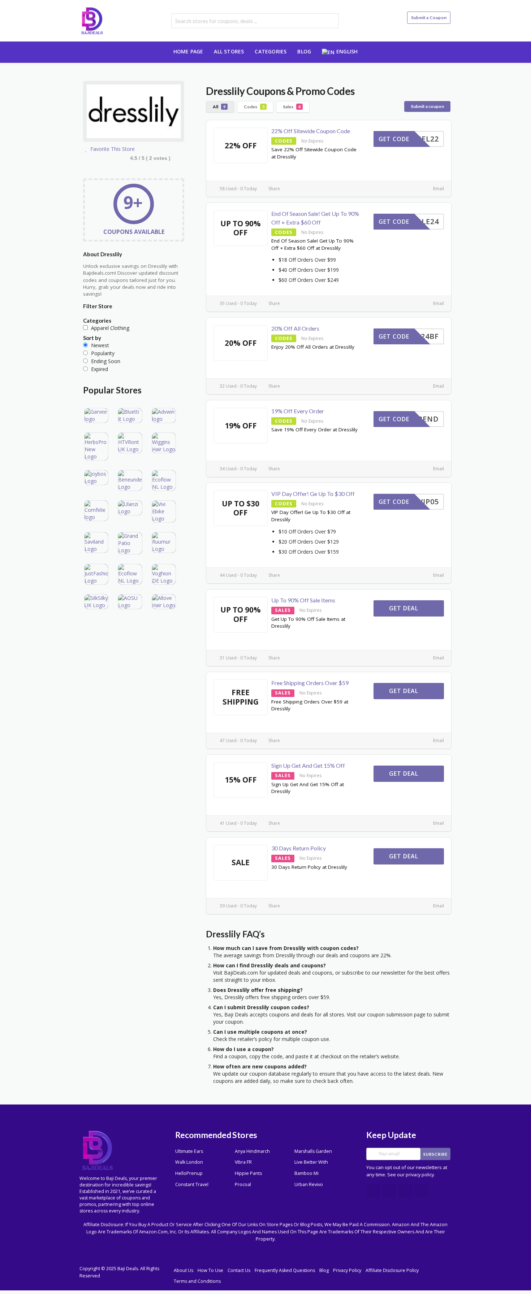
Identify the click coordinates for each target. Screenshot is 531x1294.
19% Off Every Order (297, 411)
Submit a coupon (427, 106)
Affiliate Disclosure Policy (392, 1270)
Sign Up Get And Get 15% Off (308, 765)
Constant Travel (191, 1184)
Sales (292, 106)
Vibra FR (243, 1162)
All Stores (229, 51)
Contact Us (239, 1270)
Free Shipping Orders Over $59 (310, 682)
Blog (304, 51)
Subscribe (435, 1154)
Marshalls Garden (313, 1151)
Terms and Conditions (197, 1281)
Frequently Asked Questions (285, 1270)
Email (438, 189)
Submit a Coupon (428, 17)
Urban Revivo (308, 1184)
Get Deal (404, 608)
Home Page (188, 51)
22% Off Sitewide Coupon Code (310, 130)
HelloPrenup (189, 1173)
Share (273, 189)
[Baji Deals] (92, 20)
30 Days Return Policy (298, 848)
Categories (270, 51)
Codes (254, 106)
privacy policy (420, 1175)
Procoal (243, 1184)
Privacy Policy (347, 1270)
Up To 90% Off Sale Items (303, 600)
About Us (183, 1270)
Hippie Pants (248, 1173)
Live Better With (311, 1162)
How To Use (210, 1270)
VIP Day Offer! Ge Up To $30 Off (313, 493)
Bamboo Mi (306, 1173)
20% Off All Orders (295, 328)
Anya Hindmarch (252, 1151)
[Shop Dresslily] (133, 112)
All (219, 106)
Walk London (189, 1162)
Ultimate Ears (189, 1151)
